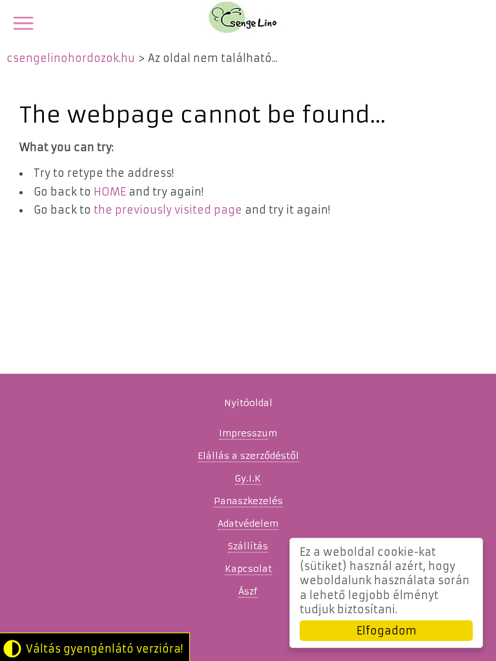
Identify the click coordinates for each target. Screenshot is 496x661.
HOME (110, 191)
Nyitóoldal (248, 403)
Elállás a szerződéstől (248, 456)
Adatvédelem (248, 523)
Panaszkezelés (248, 501)
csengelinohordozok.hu (70, 58)
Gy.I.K (248, 478)
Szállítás (248, 546)
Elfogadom (386, 630)
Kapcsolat (248, 569)
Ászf (248, 591)
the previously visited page (168, 209)
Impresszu (243, 433)
